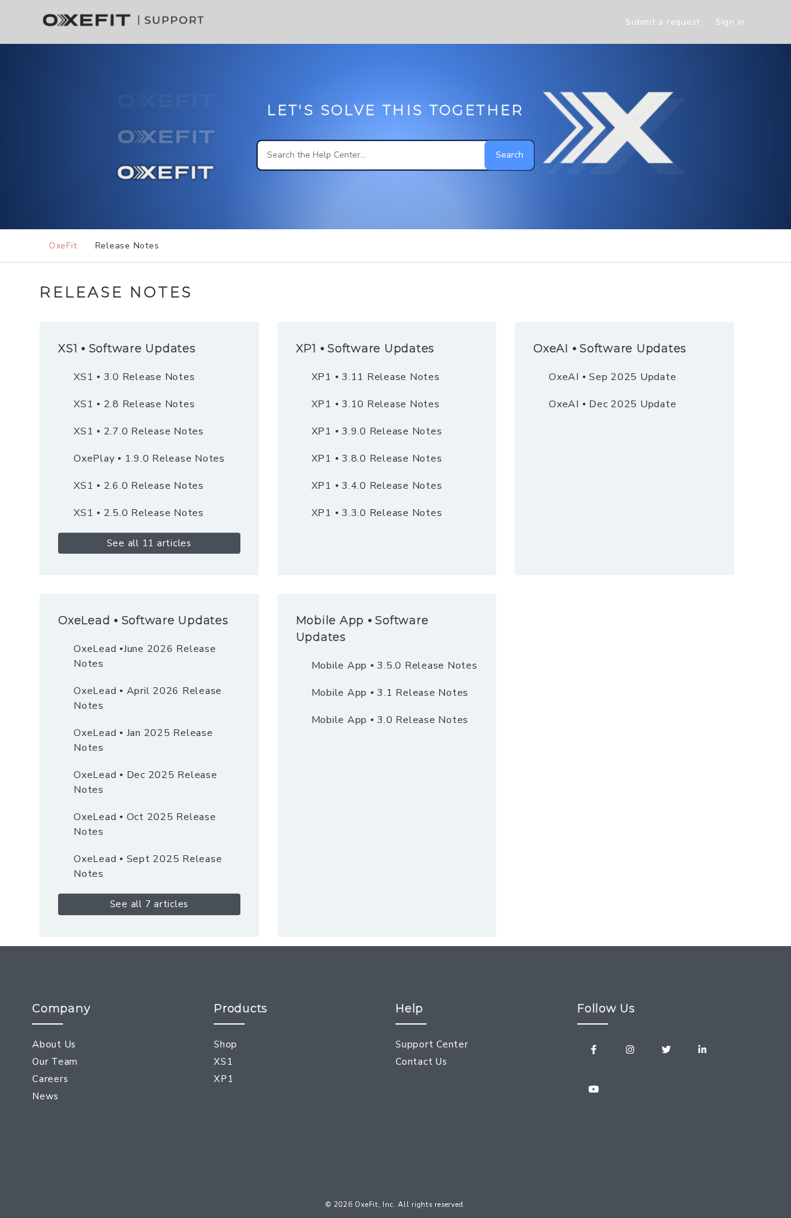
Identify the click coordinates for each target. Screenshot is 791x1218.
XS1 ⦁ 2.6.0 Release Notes (139, 486)
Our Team (55, 1061)
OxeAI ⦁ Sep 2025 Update (612, 377)
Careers (50, 1079)
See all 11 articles (149, 543)
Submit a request (662, 22)
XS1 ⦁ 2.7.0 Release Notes (139, 431)
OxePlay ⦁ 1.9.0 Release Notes (149, 458)
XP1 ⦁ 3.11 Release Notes (375, 377)
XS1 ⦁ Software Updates (127, 348)
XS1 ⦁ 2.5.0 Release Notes (139, 513)
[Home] (125, 28)
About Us (54, 1044)
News (45, 1096)
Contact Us (421, 1061)
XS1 (223, 1061)
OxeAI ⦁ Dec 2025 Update (612, 404)
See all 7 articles (149, 904)
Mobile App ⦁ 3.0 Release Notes (390, 720)
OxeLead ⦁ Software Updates (143, 620)
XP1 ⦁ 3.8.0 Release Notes (376, 458)
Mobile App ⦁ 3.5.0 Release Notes (394, 665)
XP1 (223, 1079)
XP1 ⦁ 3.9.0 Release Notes (376, 431)
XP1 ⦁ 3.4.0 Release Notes (376, 486)
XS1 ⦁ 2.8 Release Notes (134, 404)
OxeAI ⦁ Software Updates (610, 348)
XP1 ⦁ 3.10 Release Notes (375, 404)
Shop (225, 1044)
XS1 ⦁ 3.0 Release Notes (134, 377)
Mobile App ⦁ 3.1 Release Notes (390, 693)
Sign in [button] (730, 22)
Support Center (432, 1044)
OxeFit (63, 246)
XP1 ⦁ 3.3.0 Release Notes (376, 513)
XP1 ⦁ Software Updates (365, 348)
